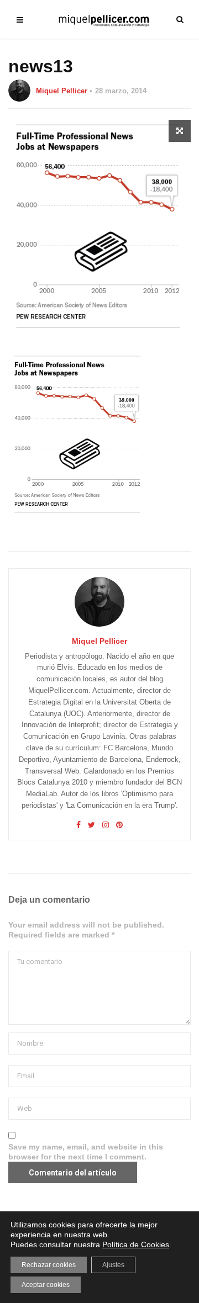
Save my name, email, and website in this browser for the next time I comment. (85, 1151)
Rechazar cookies (49, 1265)
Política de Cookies (135, 1244)
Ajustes (113, 1265)
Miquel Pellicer (61, 91)
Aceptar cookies (46, 1285)
